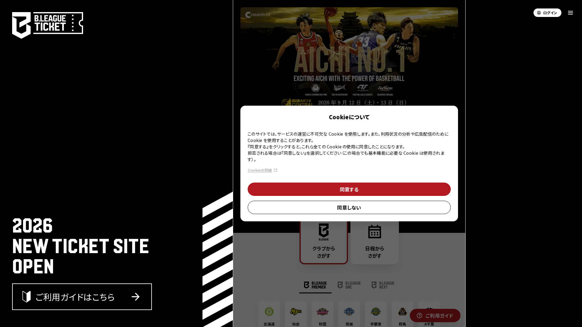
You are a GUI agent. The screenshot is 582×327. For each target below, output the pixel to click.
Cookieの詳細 (260, 170)
